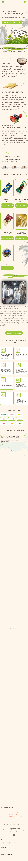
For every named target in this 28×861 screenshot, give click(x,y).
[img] (3, 2)
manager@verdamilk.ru (14, 816)
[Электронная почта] (14, 835)
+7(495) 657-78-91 (14, 814)
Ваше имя (4, 847)
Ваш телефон (5, 840)
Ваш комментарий (6, 854)
